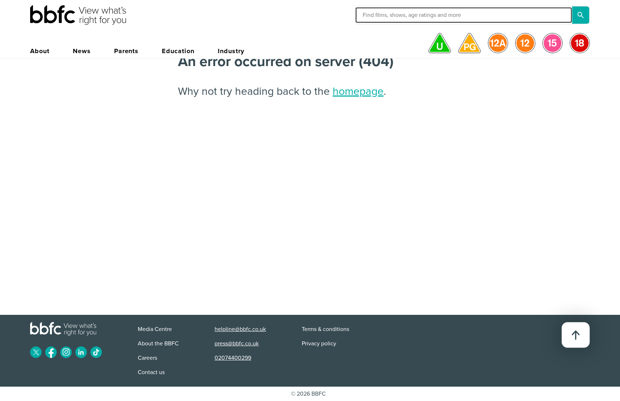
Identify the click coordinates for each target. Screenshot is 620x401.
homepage (358, 91)
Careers (147, 358)
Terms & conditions (325, 329)
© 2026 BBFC (308, 394)
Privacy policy (319, 343)
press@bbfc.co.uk (237, 343)
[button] (394, 15)
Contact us (151, 372)
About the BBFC (158, 343)
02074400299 (233, 358)
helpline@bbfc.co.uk (240, 329)
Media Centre (155, 329)
